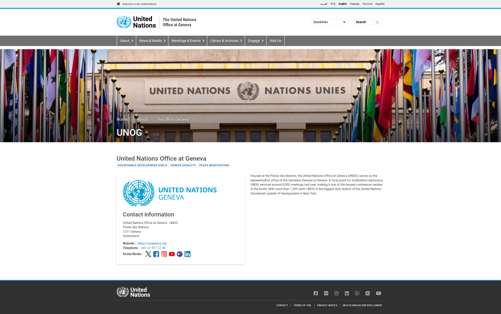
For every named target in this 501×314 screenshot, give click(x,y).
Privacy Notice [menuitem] (327, 305)
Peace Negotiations (214, 165)
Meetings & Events (186, 41)
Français (355, 3)
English (343, 3)
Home (122, 119)
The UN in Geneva (172, 119)
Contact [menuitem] (282, 305)
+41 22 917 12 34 (153, 248)
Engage (254, 41)
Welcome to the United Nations (140, 4)
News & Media (150, 41)
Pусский (367, 3)
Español (380, 3)
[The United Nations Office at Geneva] (124, 22)
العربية (323, 3)
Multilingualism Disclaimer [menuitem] (362, 305)
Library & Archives (224, 41)
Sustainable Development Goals (142, 165)
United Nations (144, 22)
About (125, 41)
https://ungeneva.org (152, 243)
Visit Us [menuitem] (275, 41)
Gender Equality (183, 165)
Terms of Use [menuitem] (302, 305)
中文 (333, 3)
